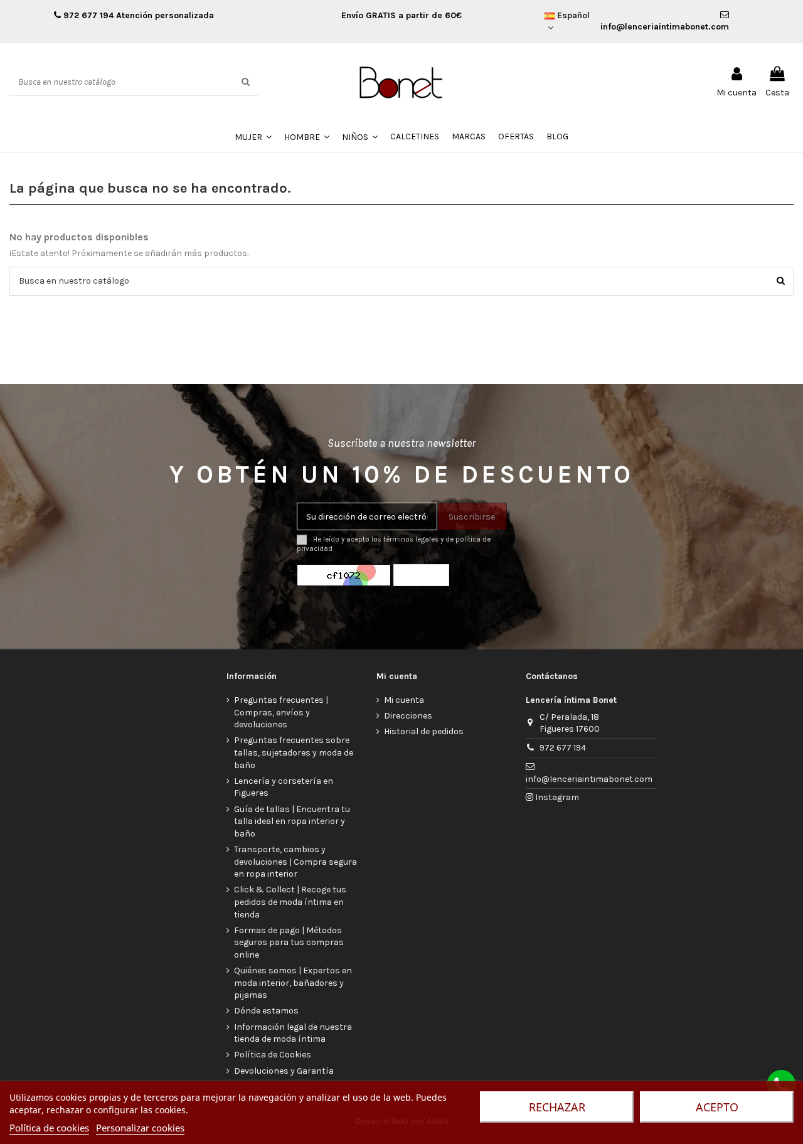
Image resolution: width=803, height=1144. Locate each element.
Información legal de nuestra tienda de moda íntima (293, 1033)
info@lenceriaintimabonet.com (589, 779)
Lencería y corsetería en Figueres (283, 787)
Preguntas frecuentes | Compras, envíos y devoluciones (281, 712)
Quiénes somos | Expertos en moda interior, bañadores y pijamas (293, 982)
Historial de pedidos (424, 731)
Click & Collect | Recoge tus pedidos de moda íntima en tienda (290, 901)
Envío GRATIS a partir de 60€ (401, 15)
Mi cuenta (404, 700)
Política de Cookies (272, 1054)
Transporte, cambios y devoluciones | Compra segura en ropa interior (295, 861)
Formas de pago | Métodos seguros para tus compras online (289, 942)
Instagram (556, 797)
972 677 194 (87, 15)
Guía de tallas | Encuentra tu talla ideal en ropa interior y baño (292, 821)
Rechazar (557, 1107)
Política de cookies (49, 1127)
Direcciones (408, 715)
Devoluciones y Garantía (284, 1071)
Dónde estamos (266, 1010)
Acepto (717, 1107)
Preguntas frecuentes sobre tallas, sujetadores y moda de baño (293, 752)
